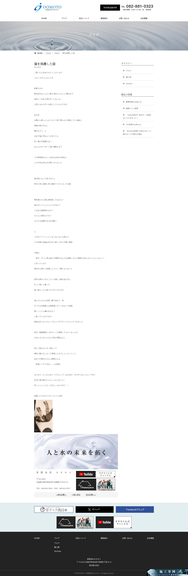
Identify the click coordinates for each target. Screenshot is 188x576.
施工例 (128, 77)
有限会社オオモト (94, 559)
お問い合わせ (124, 18)
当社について (84, 18)
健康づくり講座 (132, 108)
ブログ (64, 18)
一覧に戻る (76, 495)
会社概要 (143, 18)
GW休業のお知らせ (133, 124)
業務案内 (104, 18)
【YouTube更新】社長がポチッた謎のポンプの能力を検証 (137, 132)
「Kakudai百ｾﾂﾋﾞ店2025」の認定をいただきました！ (137, 116)
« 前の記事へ (61, 495)
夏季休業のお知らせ (134, 102)
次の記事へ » (91, 495)
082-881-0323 (94, 565)
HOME (44, 18)
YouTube (129, 84)
